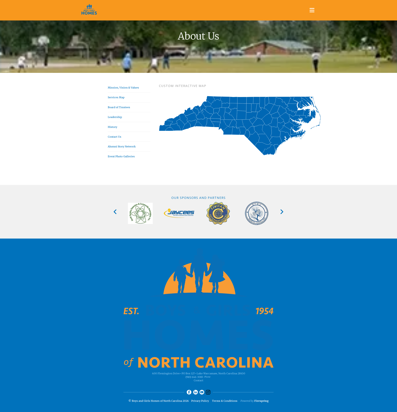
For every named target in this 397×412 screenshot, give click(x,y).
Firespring (261, 400)
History (112, 126)
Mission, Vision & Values (123, 87)
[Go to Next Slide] (282, 212)
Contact (198, 380)
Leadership (115, 117)
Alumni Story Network (122, 146)
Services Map (116, 97)
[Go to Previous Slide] (115, 212)
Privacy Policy (200, 400)
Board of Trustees (119, 107)
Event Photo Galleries (121, 156)
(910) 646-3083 (194, 377)
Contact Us (114, 136)
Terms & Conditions (224, 400)
